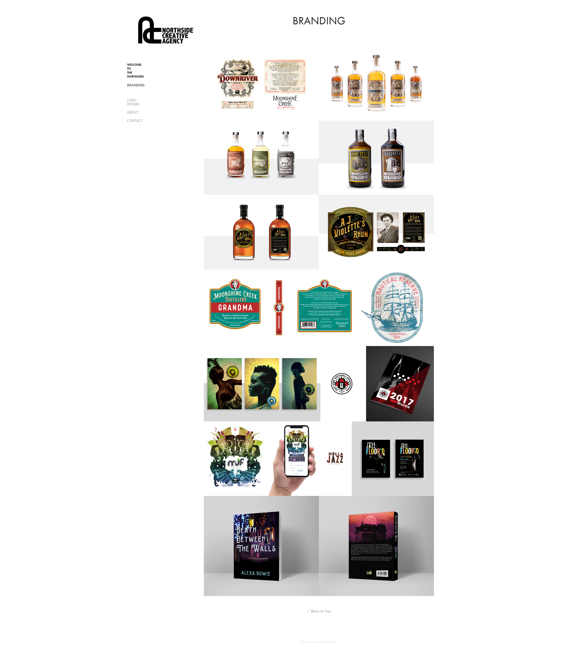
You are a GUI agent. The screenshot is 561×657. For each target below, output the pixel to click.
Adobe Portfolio (326, 642)
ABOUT (133, 112)
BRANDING (135, 85)
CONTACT (135, 120)
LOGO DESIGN (133, 102)
